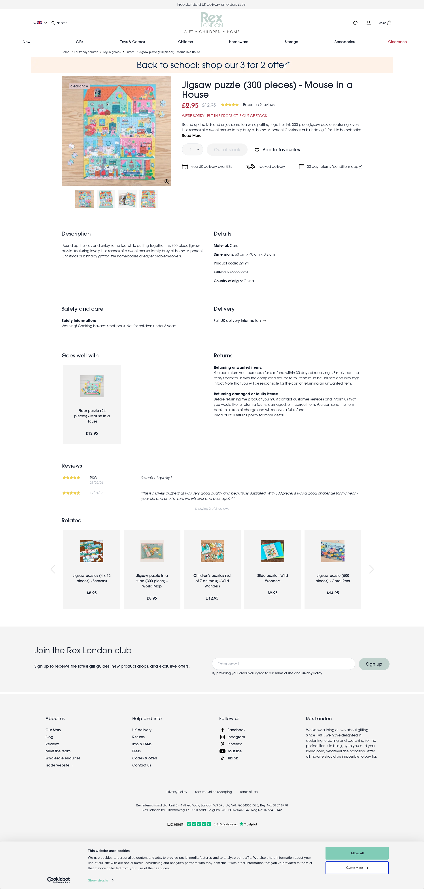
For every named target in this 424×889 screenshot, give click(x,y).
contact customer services (301, 399)
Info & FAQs (141, 744)
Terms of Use (284, 673)
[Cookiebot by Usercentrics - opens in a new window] (58, 880)
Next (371, 569)
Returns (138, 736)
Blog (49, 736)
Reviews (52, 744)
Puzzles (130, 52)
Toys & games (112, 52)
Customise (354, 867)
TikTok (233, 758)
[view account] (368, 23)
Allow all (357, 853)
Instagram (236, 736)
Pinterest (235, 744)
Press (136, 751)
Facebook (237, 729)
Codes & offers (144, 758)
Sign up (374, 664)
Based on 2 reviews (259, 104)
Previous (53, 569)
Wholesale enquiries (62, 758)
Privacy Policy (311, 673)
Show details (98, 880)
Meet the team (58, 751)
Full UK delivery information (237, 320)
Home (65, 52)
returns (241, 415)
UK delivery (141, 729)
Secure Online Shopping (214, 792)
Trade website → (59, 765)
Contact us (141, 765)
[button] (59, 23)
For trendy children (86, 52)
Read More (191, 135)
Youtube (235, 751)
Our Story (53, 729)
